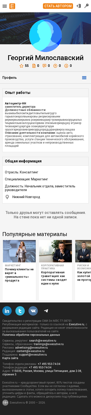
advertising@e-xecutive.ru (31, 347)
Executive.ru (76, 324)
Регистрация (86, 6)
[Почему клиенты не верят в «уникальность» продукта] (19, 251)
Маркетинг (13, 265)
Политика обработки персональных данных (31, 334)
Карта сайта (10, 358)
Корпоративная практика (52, 267)
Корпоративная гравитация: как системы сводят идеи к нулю (54, 278)
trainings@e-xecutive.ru (49, 344)
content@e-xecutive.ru (31, 351)
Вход (78, 6)
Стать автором (58, 6)
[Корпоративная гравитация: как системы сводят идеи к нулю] (55, 251)
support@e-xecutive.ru (33, 354)
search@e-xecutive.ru (42, 340)
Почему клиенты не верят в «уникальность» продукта (19, 275)
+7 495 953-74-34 (49, 364)
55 (27, 66)
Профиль (9, 77)
